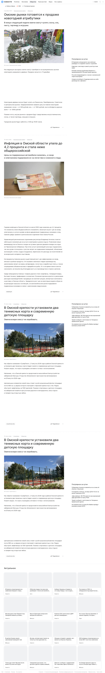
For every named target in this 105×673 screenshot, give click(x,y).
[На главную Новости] (7, 2)
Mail (2, 671)
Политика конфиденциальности (66, 671)
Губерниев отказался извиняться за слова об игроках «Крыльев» (85, 307)
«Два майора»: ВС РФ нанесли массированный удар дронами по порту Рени (86, 316)
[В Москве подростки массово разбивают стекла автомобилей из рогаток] (40, 584)
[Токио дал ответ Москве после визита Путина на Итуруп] (15, 657)
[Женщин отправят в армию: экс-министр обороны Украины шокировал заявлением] (64, 633)
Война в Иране (11, 6)
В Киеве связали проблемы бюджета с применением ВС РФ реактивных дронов (84, 71)
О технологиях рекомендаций (51, 671)
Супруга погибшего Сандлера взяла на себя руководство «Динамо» (85, 80)
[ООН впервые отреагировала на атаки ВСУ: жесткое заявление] (89, 633)
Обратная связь (92, 671)
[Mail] (2, 2)
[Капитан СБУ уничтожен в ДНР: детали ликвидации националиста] (64, 608)
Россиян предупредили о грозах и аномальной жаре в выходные (86, 75)
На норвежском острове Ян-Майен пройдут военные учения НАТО (85, 324)
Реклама (13, 671)
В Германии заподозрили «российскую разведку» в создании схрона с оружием (84, 62)
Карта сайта (99, 671)
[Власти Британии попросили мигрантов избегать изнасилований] (40, 608)
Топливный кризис (29, 6)
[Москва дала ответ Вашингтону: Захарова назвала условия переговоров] (15, 608)
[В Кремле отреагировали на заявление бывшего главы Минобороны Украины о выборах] (15, 584)
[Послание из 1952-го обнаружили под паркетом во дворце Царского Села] (89, 584)
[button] (34, 46)
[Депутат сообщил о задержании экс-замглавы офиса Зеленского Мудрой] (64, 657)
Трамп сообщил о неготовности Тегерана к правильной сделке (85, 320)
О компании (7, 671)
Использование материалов (80, 671)
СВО (19, 6)
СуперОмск (16, 304)
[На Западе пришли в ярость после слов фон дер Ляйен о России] (89, 657)
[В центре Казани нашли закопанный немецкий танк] (15, 633)
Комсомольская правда (20, 10)
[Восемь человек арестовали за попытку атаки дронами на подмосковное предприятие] (40, 633)
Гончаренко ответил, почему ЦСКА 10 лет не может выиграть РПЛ (85, 312)
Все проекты (19, 671)
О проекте (41, 671)
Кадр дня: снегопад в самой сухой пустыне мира (85, 67)
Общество (30, 10)
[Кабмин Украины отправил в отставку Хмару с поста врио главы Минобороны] (64, 584)
